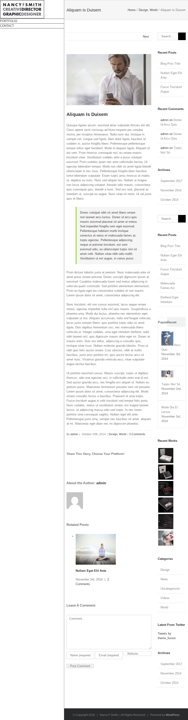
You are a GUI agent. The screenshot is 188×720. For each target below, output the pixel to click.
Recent (171, 322)
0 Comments (137, 434)
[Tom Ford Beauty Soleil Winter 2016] (166, 455)
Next (146, 36)
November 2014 (170, 190)
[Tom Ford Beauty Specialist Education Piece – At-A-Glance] (166, 521)
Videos (165, 598)
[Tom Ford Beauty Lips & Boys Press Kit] (166, 488)
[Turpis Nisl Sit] (167, 372)
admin (74, 434)
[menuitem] (32, 21)
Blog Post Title (170, 63)
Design (113, 434)
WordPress (173, 715)
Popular (162, 322)
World (122, 434)
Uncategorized (170, 588)
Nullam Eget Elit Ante (91, 570)
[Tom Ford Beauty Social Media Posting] (166, 505)
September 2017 (171, 181)
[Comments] (180, 322)
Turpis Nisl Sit (170, 384)
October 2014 (169, 199)
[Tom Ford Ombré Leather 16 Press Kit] (166, 472)
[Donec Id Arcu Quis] (167, 333)
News (164, 579)
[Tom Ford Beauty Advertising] (166, 538)
